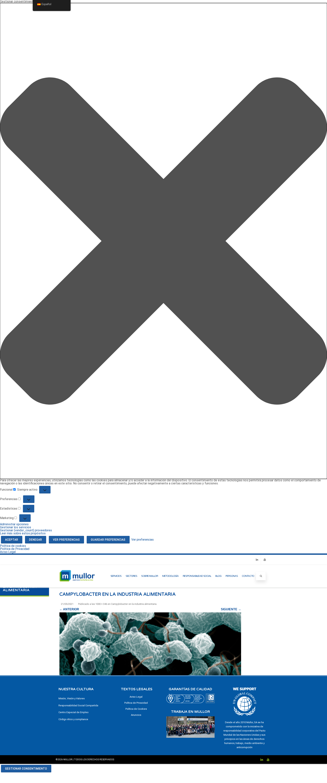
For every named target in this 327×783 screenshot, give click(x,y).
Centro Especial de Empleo (73, 712)
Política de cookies (13, 546)
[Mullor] (77, 586)
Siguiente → (231, 609)
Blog (218, 576)
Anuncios (136, 715)
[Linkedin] (257, 559)
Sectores (131, 576)
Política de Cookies (136, 708)
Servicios (116, 576)
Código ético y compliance (73, 719)
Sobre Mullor (149, 576)
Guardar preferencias (108, 539)
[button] (163, 241)
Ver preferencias (66, 539)
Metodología (170, 576)
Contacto (248, 576)
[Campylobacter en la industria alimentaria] (150, 643)
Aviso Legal (8, 552)
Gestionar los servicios (15, 527)
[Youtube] (265, 559)
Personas (232, 576)
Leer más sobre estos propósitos (23, 533)
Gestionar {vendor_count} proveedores (26, 530)
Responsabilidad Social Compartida (78, 705)
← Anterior (69, 609)
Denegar (35, 539)
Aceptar (11, 539)
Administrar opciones (14, 524)
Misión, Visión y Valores (71, 698)
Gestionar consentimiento (26, 768)
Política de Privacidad (14, 549)
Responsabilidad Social (197, 576)
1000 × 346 (101, 604)
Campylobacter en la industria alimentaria (133, 604)
